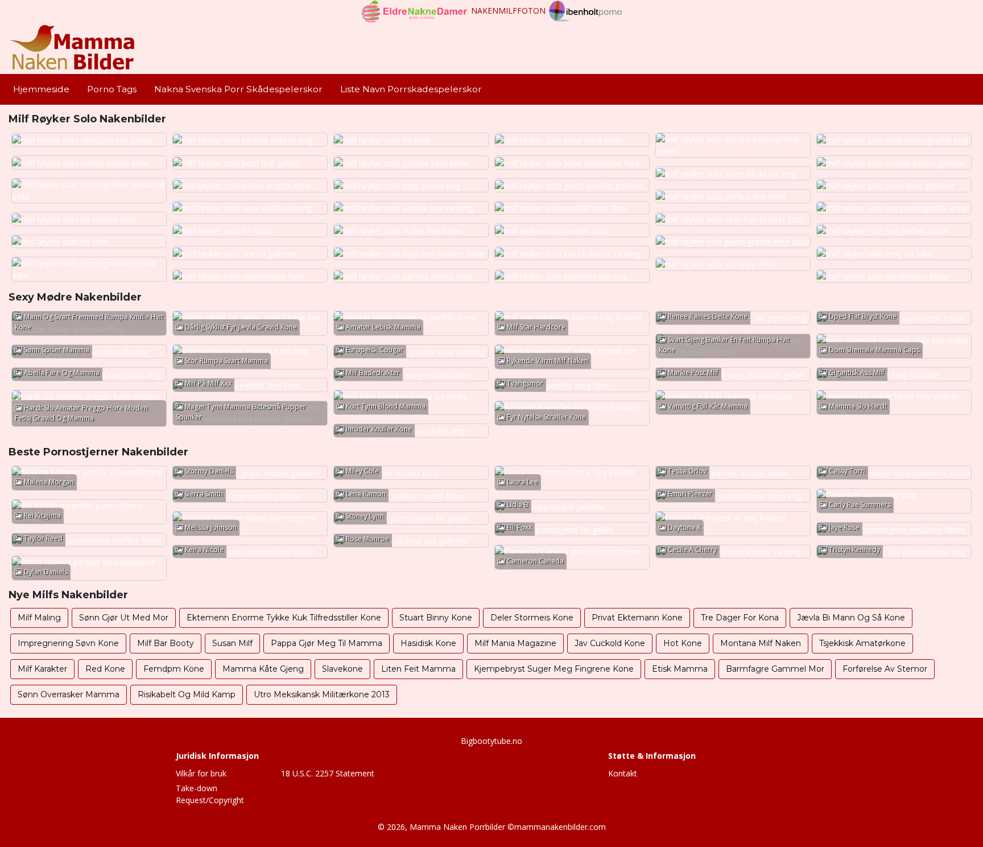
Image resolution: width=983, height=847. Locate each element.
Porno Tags (112, 89)
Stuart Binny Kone (435, 617)
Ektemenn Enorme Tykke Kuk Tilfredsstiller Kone (284, 617)
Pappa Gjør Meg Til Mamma (326, 643)
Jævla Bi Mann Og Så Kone (851, 617)
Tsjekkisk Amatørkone (862, 643)
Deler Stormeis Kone (531, 617)
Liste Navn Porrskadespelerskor (411, 89)
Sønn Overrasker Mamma (68, 694)
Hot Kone (682, 643)
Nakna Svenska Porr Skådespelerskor (238, 89)
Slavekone (342, 669)
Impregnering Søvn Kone (68, 643)
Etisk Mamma (680, 669)
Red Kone (105, 669)
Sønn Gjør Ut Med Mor (123, 617)
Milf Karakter (42, 669)
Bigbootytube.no (491, 740)
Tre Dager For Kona (740, 617)
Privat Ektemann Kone (637, 617)
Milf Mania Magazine (515, 643)
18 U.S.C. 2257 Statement (327, 773)
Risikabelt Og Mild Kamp (187, 694)
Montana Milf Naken (760, 643)
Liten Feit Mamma (418, 669)
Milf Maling (39, 617)
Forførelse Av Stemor (884, 669)
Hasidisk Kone (428, 643)
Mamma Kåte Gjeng (263, 669)
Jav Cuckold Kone (610, 643)
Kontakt (622, 773)
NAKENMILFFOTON (508, 10)
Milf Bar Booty (165, 643)
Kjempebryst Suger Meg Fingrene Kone (554, 669)
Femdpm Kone (173, 669)
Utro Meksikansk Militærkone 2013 (322, 694)
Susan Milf (232, 643)
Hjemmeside (41, 89)
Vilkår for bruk (201, 773)
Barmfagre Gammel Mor (775, 669)
